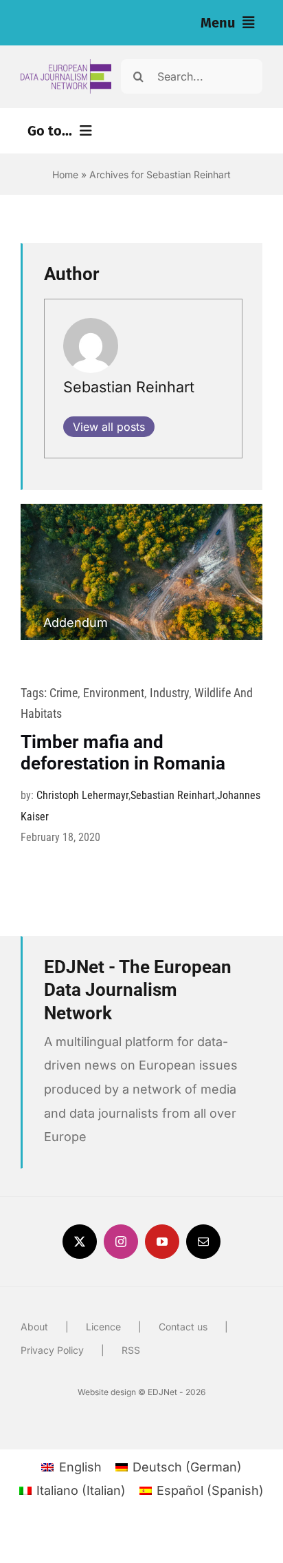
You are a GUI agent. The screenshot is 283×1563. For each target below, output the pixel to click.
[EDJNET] (66, 65)
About (34, 1326)
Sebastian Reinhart (128, 387)
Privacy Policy (52, 1350)
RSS (131, 1350)
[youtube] (162, 1241)
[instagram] (121, 1241)
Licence (103, 1326)
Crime (63, 692)
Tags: (35, 692)
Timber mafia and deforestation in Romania (123, 753)
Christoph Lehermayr (82, 795)
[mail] (203, 1241)
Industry (169, 692)
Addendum (75, 622)
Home (65, 174)
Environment (113, 692)
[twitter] (80, 1241)
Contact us (183, 1326)
